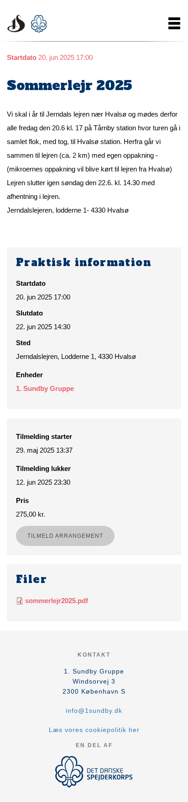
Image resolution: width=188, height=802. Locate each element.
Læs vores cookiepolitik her (94, 729)
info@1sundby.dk (94, 710)
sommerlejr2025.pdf (56, 600)
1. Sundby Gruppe (45, 388)
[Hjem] (29, 23)
